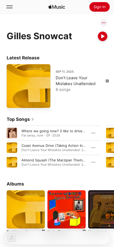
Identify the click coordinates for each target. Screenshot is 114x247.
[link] (20, 119)
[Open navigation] (9, 7)
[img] (57, 7)
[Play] (102, 36)
